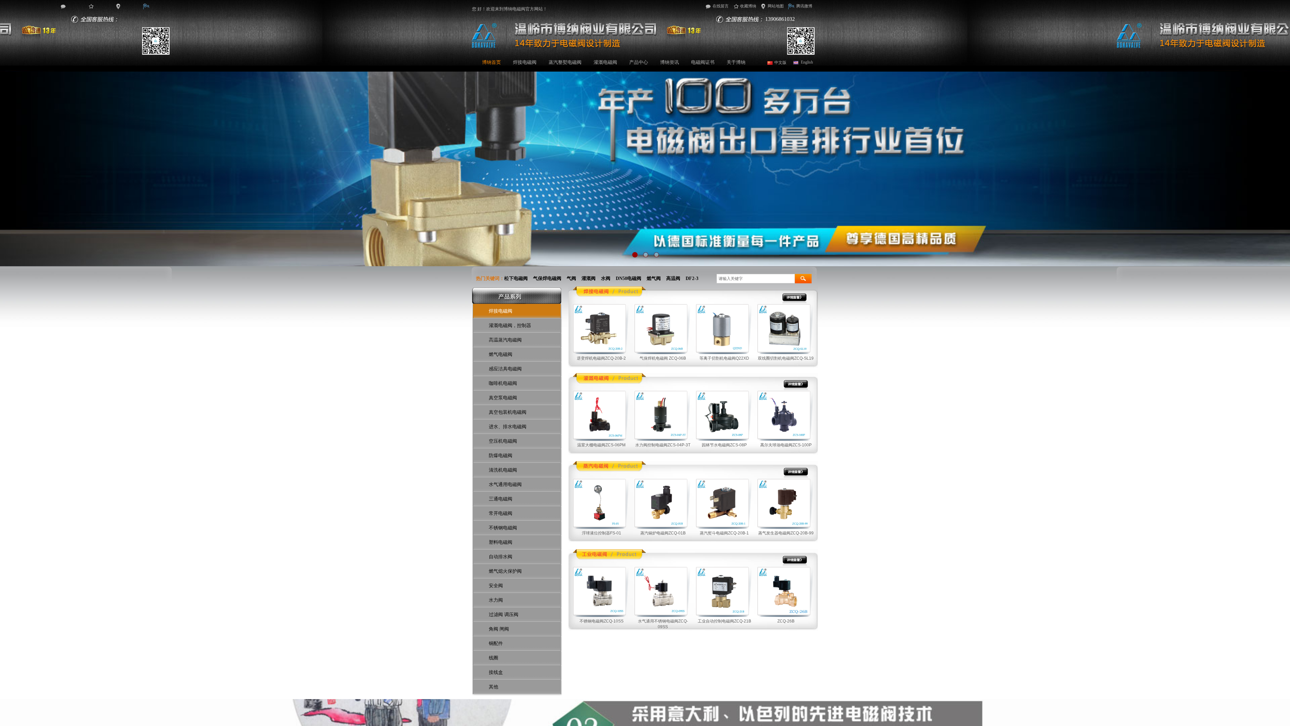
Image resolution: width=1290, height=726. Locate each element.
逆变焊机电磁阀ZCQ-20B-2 (601, 358)
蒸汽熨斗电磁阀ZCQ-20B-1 (724, 533)
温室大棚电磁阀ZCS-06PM (601, 445)
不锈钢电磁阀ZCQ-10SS (601, 621)
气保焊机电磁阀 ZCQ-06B (663, 358)
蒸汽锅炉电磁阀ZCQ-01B (663, 533)
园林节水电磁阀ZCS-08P (724, 445)
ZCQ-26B (785, 621)
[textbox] (756, 278)
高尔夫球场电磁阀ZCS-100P (786, 445)
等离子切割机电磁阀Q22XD (724, 358)
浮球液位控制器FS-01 (601, 533)
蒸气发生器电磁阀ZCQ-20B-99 (786, 533)
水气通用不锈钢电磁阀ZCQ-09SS (663, 624)
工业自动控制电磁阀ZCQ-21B (724, 621)
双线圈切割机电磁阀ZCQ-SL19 (786, 358)
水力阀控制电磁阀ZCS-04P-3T (662, 445)
